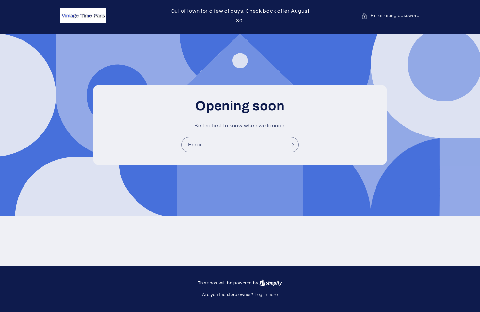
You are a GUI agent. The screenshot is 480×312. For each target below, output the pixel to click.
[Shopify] (270, 283)
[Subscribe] (291, 144)
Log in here (266, 294)
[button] (390, 16)
